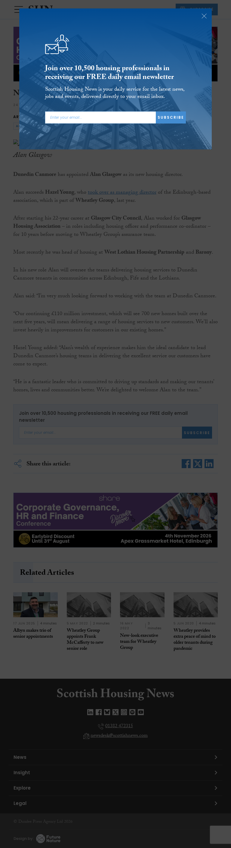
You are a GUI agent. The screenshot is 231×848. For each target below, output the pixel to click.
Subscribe (171, 117)
